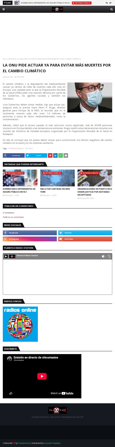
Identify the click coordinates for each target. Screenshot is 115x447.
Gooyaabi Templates (52, 443)
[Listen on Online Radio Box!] (109, 257)
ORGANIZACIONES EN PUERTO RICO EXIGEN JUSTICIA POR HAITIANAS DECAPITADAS (95, 192)
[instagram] (30, 239)
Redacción (9, 77)
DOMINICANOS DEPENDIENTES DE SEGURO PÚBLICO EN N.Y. (19, 190)
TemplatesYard (24, 443)
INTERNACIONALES (16, 148)
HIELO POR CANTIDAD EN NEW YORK (36, 3)
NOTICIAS (12, 59)
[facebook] (30, 232)
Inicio (5, 59)
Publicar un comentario (13, 217)
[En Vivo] (6, 256)
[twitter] (85, 232)
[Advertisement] (57, 32)
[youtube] (85, 239)
